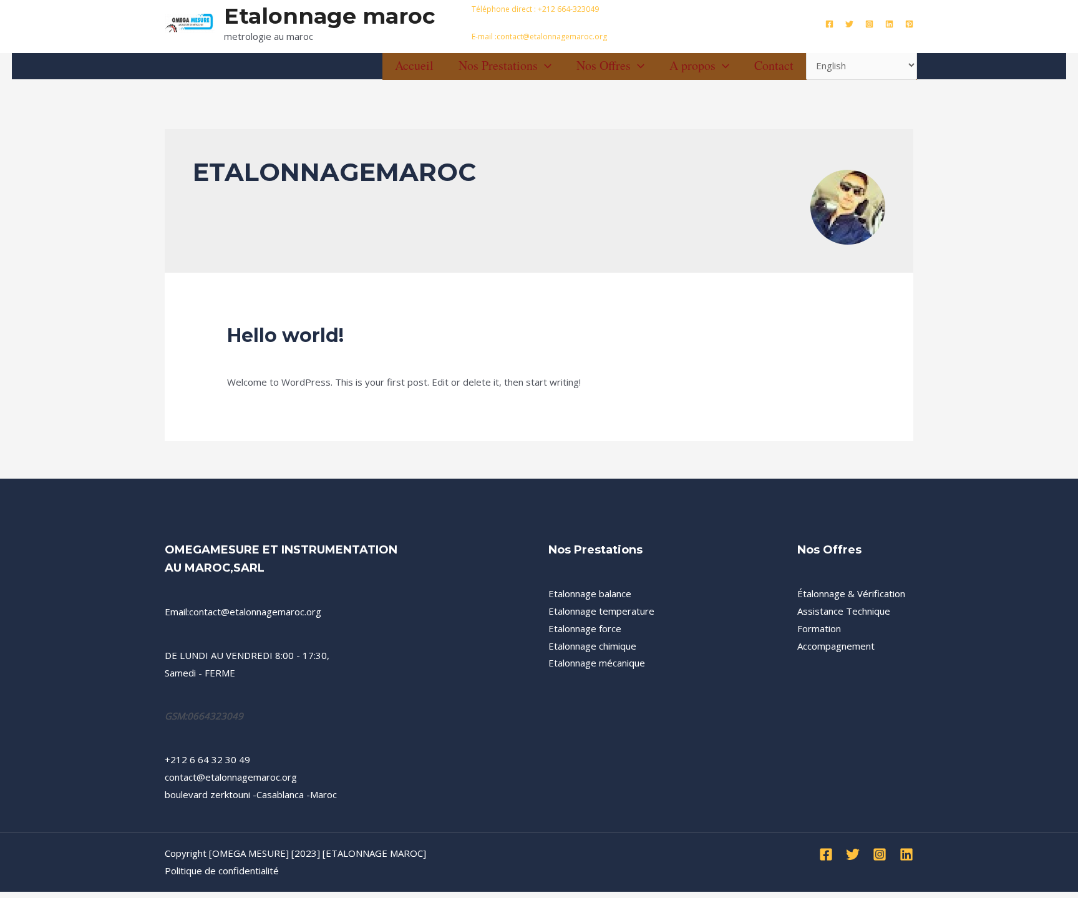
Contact (774, 65)
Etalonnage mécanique (596, 662)
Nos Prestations (498, 65)
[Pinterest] (909, 24)
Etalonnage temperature (601, 611)
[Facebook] (829, 24)
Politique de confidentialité (222, 870)
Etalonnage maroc (329, 15)
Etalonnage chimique (592, 646)
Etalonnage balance (589, 593)
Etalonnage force (584, 628)
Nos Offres (603, 65)
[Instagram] (869, 24)
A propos (692, 65)
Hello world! (285, 335)
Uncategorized (332, 357)
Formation (819, 628)
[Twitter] (849, 24)
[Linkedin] (889, 24)
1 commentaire (259, 357)
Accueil (414, 65)
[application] (544, 65)
